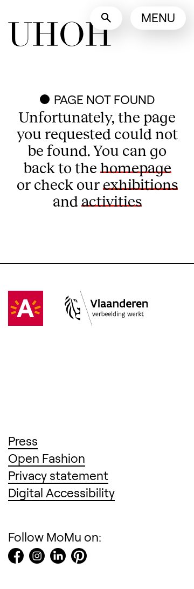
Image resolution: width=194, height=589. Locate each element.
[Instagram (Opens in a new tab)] (37, 558)
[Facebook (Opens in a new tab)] (16, 558)
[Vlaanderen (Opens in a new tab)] (106, 320)
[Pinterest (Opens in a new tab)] (79, 558)
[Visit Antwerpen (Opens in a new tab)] (25, 320)
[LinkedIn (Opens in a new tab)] (58, 558)
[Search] (106, 18)
